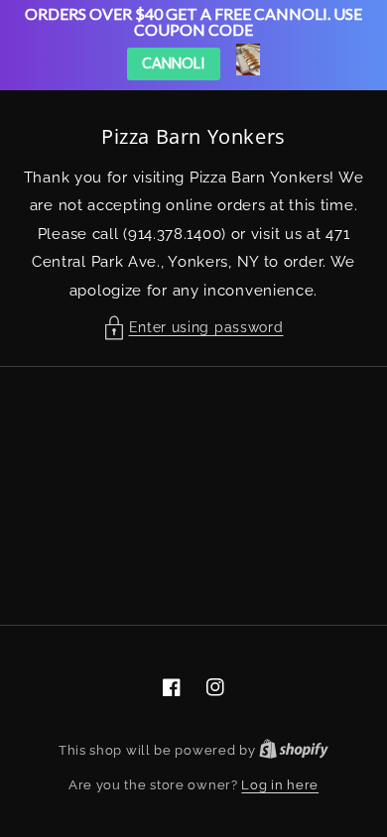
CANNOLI (173, 63)
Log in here (280, 784)
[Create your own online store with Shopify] (293, 750)
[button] (194, 327)
